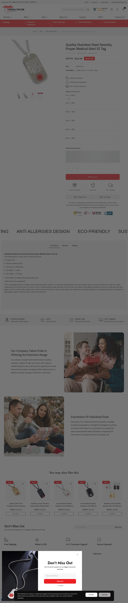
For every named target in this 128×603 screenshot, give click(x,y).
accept (91, 595)
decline (104, 595)
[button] (77, 554)
